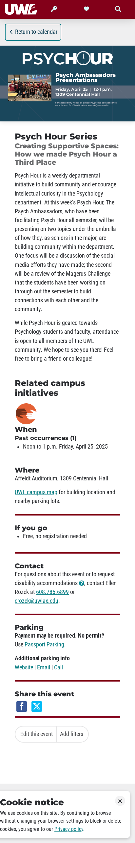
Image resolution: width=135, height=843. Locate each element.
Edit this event (36, 734)
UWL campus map (36, 492)
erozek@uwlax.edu (36, 601)
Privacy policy (68, 829)
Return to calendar (36, 32)
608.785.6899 (52, 592)
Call (58, 667)
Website (24, 667)
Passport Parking (44, 644)
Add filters (71, 734)
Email (43, 667)
